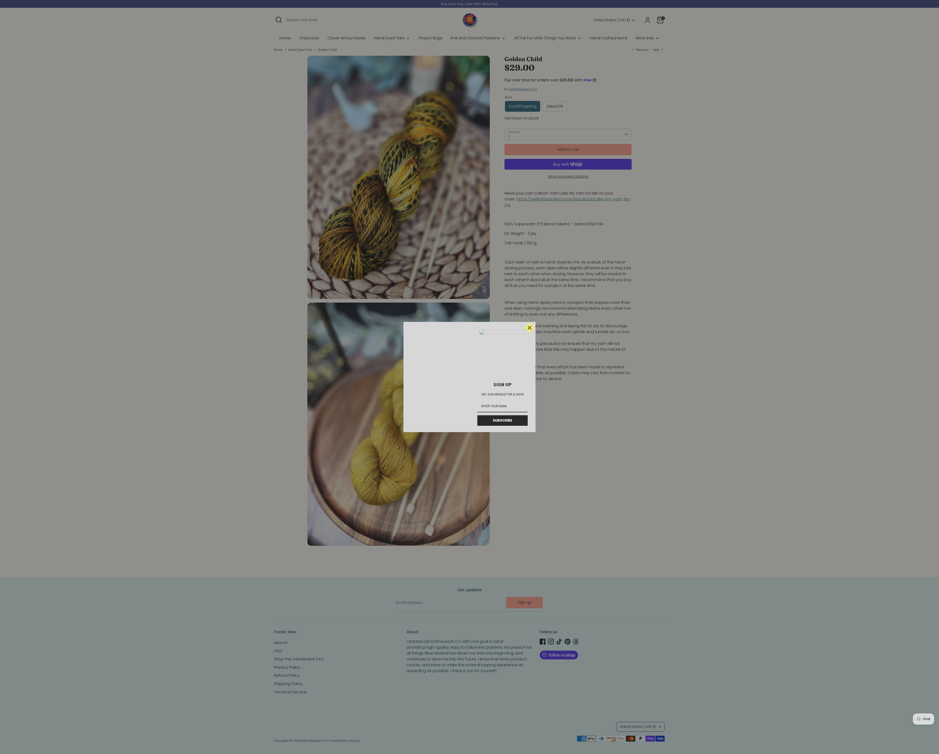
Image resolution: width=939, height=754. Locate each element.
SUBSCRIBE (502, 420)
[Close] (530, 328)
